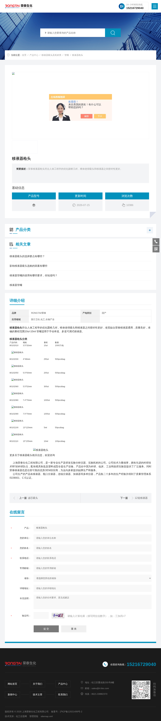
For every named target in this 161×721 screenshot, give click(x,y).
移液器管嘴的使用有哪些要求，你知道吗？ (33, 275)
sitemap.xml (47, 716)
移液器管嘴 (16, 285)
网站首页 (12, 683)
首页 (24, 55)
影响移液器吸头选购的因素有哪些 (28, 265)
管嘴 (66, 55)
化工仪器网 (21, 716)
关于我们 (37, 683)
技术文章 (37, 694)
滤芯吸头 (33, 498)
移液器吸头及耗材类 (51, 55)
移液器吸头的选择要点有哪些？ (27, 256)
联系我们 (63, 694)
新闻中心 (12, 694)
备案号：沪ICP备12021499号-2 (66, 711)
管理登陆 (33, 716)
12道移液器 (141, 498)
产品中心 (34, 55)
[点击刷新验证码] (58, 615)
